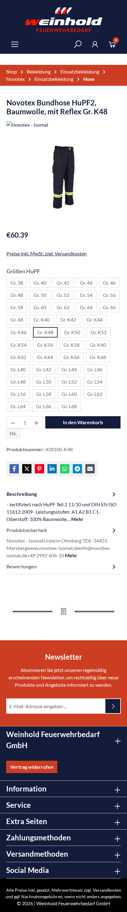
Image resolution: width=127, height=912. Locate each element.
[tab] (61, 506)
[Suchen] (77, 44)
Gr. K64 (45, 357)
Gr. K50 (72, 332)
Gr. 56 (109, 295)
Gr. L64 (18, 406)
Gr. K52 (99, 332)
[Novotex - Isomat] (63, 125)
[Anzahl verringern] (12, 422)
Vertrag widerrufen (31, 767)
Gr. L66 (43, 406)
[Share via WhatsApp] (64, 468)
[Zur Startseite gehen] (63, 19)
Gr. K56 (45, 345)
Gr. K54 (18, 345)
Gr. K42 (68, 319)
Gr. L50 (43, 382)
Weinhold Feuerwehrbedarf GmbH (73, 903)
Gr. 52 (63, 295)
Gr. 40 (40, 283)
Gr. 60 (40, 307)
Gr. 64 (86, 307)
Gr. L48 (18, 382)
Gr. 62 (63, 307)
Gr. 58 (16, 307)
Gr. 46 (109, 283)
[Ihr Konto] (95, 44)
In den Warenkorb (83, 422)
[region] (63, 184)
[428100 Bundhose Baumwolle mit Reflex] (63, 177)
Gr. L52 (69, 382)
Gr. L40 (18, 369)
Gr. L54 (94, 382)
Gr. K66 (71, 357)
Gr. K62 (18, 357)
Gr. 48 (16, 295)
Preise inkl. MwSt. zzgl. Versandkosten (46, 253)
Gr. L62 (94, 394)
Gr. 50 (40, 295)
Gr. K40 (42, 319)
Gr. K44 (95, 319)
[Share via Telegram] (77, 468)
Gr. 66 (109, 307)
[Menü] (14, 44)
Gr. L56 (18, 394)
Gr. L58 (43, 394)
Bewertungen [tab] (21, 566)
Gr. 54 (86, 295)
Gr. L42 (43, 369)
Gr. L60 (69, 394)
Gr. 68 (16, 319)
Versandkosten (107, 890)
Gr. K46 (18, 332)
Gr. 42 (63, 283)
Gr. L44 (69, 369)
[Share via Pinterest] (39, 468)
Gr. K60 (98, 345)
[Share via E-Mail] (90, 468)
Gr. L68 (69, 406)
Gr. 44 (86, 283)
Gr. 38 (16, 283)
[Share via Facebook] (14, 468)
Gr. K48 (45, 332)
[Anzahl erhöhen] (36, 422)
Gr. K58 (71, 345)
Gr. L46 (94, 369)
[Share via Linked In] (52, 468)
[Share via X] (26, 468)
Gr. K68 (98, 357)
